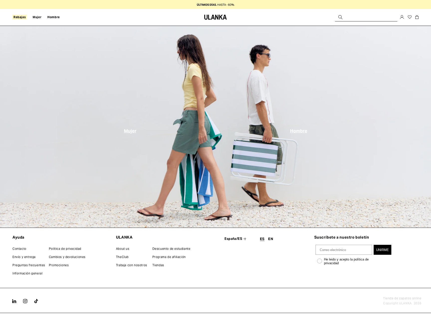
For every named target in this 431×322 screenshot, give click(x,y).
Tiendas (158, 265)
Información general (27, 273)
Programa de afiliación (169, 257)
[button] (19, 17)
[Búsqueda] (340, 17)
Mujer (130, 130)
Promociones (59, 265)
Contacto (19, 249)
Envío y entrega (24, 257)
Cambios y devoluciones (67, 257)
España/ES (233, 239)
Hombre (298, 130)
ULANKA (405, 303)
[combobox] (366, 17)
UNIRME (382, 250)
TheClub (122, 257)
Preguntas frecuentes (28, 265)
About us (122, 249)
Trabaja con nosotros (131, 265)
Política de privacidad (65, 249)
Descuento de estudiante (171, 249)
